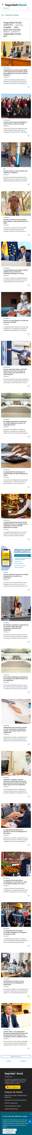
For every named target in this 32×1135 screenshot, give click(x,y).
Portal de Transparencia (11, 1103)
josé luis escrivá (11, 29)
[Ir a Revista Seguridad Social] (18, 4)
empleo (7, 27)
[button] (28, 87)
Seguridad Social (12, 22)
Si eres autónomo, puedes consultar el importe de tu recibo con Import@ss (15, 576)
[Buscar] (28, 8)
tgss (5, 36)
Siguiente (23, 1061)
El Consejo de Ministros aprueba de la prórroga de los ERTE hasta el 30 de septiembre (15, 678)
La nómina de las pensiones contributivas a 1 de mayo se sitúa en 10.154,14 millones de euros (15, 882)
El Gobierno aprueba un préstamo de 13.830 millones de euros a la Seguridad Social (15, 423)
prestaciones (15, 31)
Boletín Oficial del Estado (11, 1109)
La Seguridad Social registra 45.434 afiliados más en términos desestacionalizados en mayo (15, 271)
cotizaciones (19, 25)
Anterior (8, 1061)
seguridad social (12, 34)
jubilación (6, 31)
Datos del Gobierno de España (13, 1106)
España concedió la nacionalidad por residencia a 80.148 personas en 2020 (15, 221)
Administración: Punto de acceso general (15, 1100)
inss (16, 27)
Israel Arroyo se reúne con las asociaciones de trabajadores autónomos (13, 982)
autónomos (8, 25)
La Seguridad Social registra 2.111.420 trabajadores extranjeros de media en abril (15, 932)
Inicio (2, 15)
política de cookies (12, 1127)
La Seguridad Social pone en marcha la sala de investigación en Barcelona (15, 831)
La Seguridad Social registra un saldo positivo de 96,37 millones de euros (15, 473)
